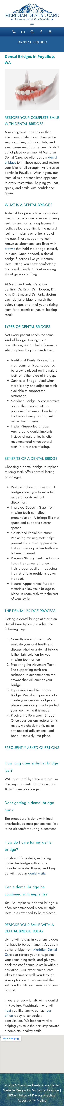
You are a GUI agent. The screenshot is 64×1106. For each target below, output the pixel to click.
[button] (32, 23)
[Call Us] (14, 32)
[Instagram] (50, 32)
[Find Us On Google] (32, 32)
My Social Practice (45, 1090)
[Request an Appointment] (41, 32)
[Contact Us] (23, 32)
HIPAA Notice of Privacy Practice (31, 1095)
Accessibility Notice (32, 1100)
